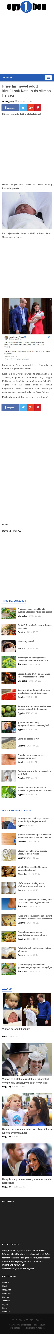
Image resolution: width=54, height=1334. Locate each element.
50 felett (6, 1311)
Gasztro (5, 1297)
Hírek (4, 1286)
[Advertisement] (27, 44)
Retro (5, 1308)
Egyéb (5, 1304)
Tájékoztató (14, 1328)
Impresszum (39, 1325)
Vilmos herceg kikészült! (16, 1029)
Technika (6, 1300)
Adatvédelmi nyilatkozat (20, 1325)
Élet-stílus (6, 1293)
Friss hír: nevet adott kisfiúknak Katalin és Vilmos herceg (26, 90)
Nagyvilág (6, 1289)
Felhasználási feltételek (34, 1328)
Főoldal (8, 77)
